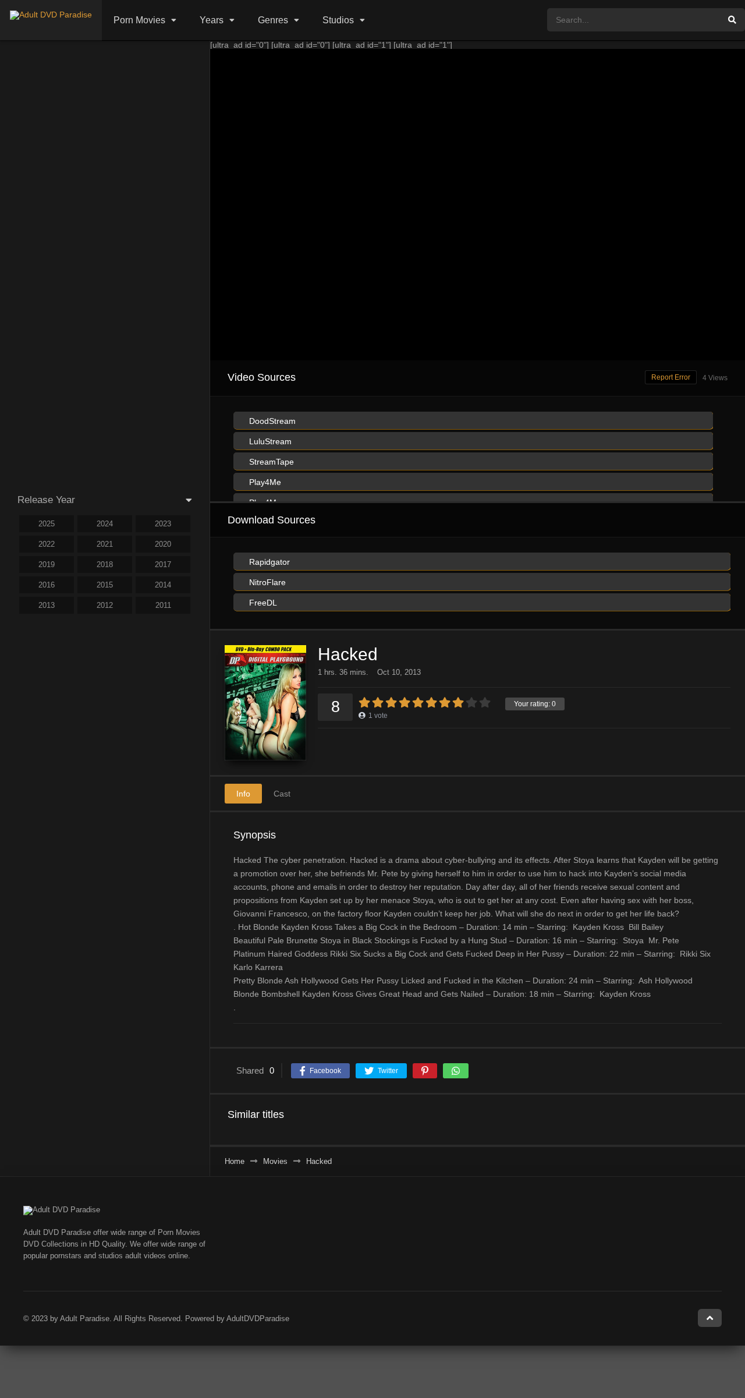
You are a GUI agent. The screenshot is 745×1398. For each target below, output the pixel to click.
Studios (338, 20)
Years (212, 20)
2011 (163, 605)
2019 (46, 564)
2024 (105, 523)
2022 (46, 544)
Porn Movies (139, 20)
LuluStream (269, 441)
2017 (163, 564)
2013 (46, 605)
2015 (105, 585)
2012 (105, 605)
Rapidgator (268, 562)
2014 (163, 585)
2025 (46, 523)
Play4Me (264, 482)
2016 (46, 585)
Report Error (670, 377)
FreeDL (262, 602)
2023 (163, 523)
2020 (163, 544)
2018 (105, 564)
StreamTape (270, 461)
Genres (273, 20)
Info (243, 793)
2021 (105, 544)
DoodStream (271, 421)
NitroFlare (266, 582)
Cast (282, 793)
